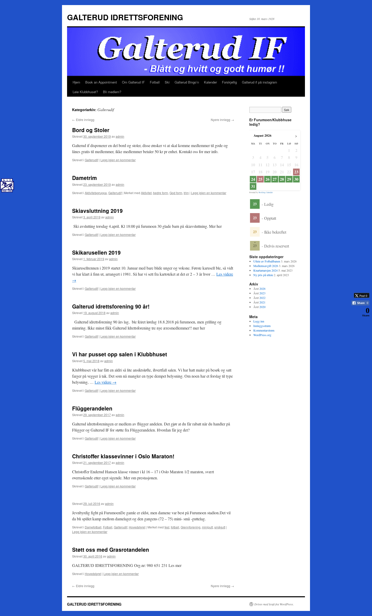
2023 (262, 293)
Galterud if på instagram (259, 82)
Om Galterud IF (133, 82)
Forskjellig (229, 82)
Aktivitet (146, 193)
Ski (167, 82)
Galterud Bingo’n (187, 82)
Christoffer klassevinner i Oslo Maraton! (123, 456)
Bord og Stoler (90, 130)
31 (253, 186)
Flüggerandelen (92, 408)
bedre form (160, 193)
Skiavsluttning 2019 (97, 210)
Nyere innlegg (222, 119)
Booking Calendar (266, 192)
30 (296, 179)
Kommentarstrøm (263, 330)
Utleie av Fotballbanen (266, 261)
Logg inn (258, 321)
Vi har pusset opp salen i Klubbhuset (119, 354)
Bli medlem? (112, 91)
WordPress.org (262, 335)
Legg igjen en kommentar (118, 160)
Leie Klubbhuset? (85, 91)
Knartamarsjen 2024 (265, 270)
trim (186, 193)
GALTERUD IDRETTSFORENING (125, 17)
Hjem (76, 82)
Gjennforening (190, 527)
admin (120, 136)
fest (166, 527)
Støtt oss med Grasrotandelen (110, 549)
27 (275, 179)
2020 (262, 307)
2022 (262, 298)
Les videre (105, 382)
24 (253, 179)
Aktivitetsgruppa (96, 193)
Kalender (210, 82)
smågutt (219, 527)
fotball (175, 527)
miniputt (207, 527)
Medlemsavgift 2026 (265, 266)
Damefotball (93, 527)
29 (289, 179)
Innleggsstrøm (262, 326)
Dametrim (84, 177)
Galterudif (91, 160)
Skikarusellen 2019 (96, 252)
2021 (262, 302)
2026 (262, 288)
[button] (358, 321)
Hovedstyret (137, 527)
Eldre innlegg (83, 119)
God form (176, 193)
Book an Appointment (101, 82)
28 (282, 179)
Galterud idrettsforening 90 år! (111, 306)
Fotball (155, 82)
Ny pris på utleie (263, 275)
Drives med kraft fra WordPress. (274, 604)
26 (267, 179)
